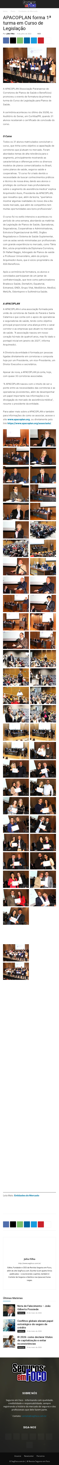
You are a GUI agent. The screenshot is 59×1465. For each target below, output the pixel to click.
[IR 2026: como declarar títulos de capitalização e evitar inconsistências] (9, 1341)
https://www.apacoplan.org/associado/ (29, 423)
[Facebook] (6, 40)
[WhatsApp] (20, 40)
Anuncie (17, 1456)
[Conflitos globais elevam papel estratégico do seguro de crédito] (9, 1325)
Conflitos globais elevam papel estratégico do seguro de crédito (35, 1324)
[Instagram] (23, 1285)
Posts (13, 11)
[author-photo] (29, 1255)
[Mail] (35, 1285)
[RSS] (41, 1437)
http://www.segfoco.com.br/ (29, 1263)
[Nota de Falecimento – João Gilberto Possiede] (9, 1310)
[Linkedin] (27, 40)
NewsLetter (29, 1456)
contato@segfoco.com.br (34, 1416)
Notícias (21, 1313)
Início (5, 11)
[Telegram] (34, 40)
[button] (5, 4)
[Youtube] (29, 1445)
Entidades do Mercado (28, 11)
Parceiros (41, 1456)
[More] (48, 40)
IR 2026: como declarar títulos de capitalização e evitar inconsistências (35, 1340)
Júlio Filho (11, 33)
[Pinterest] (41, 40)
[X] (13, 40)
